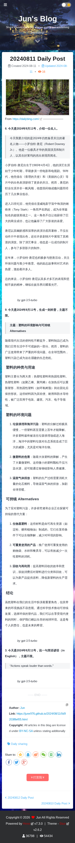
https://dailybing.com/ (25, 118)
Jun (22, 707)
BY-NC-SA (26, 731)
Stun (62, 823)
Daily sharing (19, 743)
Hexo (26, 823)
